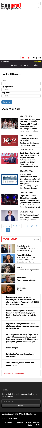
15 (8, 230)
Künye (28, 422)
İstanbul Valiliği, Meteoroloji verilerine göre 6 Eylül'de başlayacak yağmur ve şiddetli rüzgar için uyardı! (30, 179)
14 (3, 230)
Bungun (20, 290)
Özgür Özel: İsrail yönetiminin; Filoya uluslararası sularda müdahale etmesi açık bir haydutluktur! (22, 326)
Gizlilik (30, 425)
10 (23, 226)
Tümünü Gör (37, 62)
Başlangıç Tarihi (7, 86)
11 (28, 226)
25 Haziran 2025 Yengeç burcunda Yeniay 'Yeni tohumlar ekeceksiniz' (26, 259)
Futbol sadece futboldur (26, 280)
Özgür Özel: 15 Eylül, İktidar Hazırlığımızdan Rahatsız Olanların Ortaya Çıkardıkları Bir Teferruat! (30, 199)
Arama (3, 80)
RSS (39, 425)
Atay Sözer (21, 278)
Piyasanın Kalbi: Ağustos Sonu (28, 270)
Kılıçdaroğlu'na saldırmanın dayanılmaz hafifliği (27, 249)
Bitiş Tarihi (5, 92)
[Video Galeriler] (29, 57)
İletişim (20, 422)
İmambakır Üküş (23, 246)
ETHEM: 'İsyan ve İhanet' (29, 215)
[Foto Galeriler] (23, 57)
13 (36, 226)
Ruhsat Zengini (12, 348)
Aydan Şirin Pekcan (24, 255)
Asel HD (20, 267)
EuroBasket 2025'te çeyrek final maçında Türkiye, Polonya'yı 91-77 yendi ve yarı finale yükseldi (30, 122)
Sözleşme (37, 422)
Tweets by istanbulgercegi (14, 373)
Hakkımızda (9, 422)
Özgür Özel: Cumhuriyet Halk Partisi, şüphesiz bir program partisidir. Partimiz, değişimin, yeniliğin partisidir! (29, 157)
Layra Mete (21, 288)
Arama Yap (7, 102)
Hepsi (36, 239)
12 (32, 226)
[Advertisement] (21, 34)
